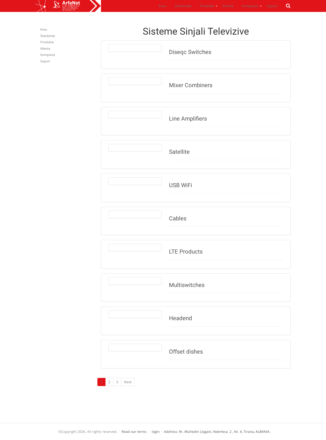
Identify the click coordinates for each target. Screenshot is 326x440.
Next (127, 382)
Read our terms (134, 431)
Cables (177, 218)
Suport (272, 6)
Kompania (250, 6)
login (156, 431)
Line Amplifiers (188, 118)
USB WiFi (180, 185)
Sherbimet (183, 6)
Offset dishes (186, 351)
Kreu (162, 6)
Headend (180, 318)
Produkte (207, 6)
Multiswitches (187, 285)
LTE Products (186, 251)
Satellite (179, 151)
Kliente (228, 6)
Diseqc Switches (190, 52)
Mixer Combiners (190, 85)
